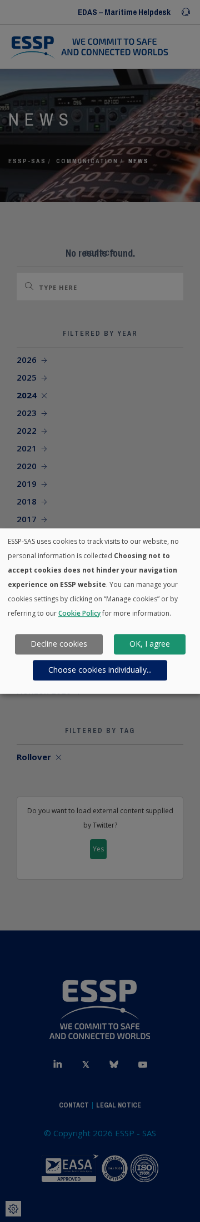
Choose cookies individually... (100, 670)
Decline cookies (59, 644)
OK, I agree (149, 644)
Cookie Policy (79, 613)
